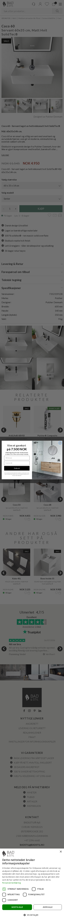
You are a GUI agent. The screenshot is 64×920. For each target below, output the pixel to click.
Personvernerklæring (11, 883)
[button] (32, 915)
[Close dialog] (60, 442)
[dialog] (32, 884)
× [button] (61, 852)
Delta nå (16, 468)
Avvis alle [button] (47, 907)
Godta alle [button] (17, 907)
